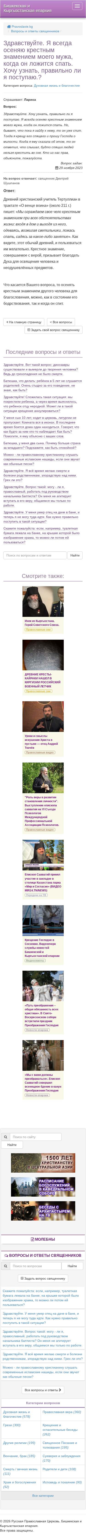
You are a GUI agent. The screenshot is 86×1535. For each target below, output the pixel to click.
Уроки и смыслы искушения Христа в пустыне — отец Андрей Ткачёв (41, 741)
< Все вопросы (61, 322)
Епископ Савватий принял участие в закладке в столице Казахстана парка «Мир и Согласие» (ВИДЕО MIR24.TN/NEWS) (43, 882)
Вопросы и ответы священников (35, 31)
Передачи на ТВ (36, 895)
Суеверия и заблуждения (61, 1458)
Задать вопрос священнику (44, 1278)
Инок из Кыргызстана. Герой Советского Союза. (42, 623)
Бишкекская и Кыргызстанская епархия (28, 8)
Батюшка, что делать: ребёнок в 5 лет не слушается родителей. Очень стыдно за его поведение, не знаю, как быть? (42, 385)
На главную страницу (24, 322)
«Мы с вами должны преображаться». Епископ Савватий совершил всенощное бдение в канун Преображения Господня (43, 1082)
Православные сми (38, 629)
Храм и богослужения (19, 1484)
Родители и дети (59, 1469)
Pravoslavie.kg (22, 26)
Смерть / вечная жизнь (20, 1471)
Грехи (12, 1425)
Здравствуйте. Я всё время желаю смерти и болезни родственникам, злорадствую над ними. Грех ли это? (40, 475)
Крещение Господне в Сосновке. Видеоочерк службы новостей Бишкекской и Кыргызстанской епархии (42, 948)
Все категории (43, 1495)
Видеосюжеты (35, 960)
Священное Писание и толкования (60, 1445)
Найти (75, 555)
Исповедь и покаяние (62, 1482)
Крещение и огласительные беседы (60, 1429)
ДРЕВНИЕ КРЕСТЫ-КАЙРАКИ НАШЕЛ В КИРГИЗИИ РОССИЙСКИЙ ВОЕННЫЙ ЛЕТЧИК (43, 680)
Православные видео (40, 752)
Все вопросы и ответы (42, 1390)
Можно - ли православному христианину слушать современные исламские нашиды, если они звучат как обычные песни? (41, 459)
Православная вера (62, 1412)
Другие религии (19, 1443)
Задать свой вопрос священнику (55, 330)
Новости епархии (37, 1030)
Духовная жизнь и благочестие (57, 85)
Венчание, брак (19, 1456)
